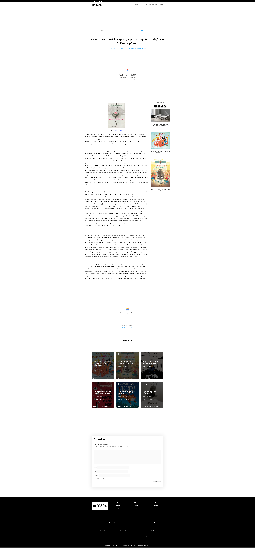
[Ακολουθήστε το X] (106, 523)
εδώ (139, 545)
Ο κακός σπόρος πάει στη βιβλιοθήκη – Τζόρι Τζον (160, 190)
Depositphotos (131, 536)
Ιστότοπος (96, 475)
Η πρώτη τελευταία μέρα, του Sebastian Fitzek (152, 365)
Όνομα (95, 467)
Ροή (159, 1)
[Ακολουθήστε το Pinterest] (162, 106)
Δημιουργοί (148, 4)
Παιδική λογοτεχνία (104, 354)
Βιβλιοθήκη (154, 4)
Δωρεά (162, 1)
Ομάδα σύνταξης (127, 328)
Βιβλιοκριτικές (145, 30)
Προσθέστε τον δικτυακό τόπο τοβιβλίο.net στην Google (127, 74)
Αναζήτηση (161, 4)
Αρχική (136, 4)
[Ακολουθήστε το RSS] (114, 523)
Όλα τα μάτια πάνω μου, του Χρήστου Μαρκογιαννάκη (103, 395)
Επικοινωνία (156, 1)
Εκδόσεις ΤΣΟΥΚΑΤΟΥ (115, 48)
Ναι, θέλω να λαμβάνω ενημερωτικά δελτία (105, 478)
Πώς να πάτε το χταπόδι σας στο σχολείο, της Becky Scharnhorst (160, 152)
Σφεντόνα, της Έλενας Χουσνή (152, 395)
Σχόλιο (95, 449)
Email (95, 471)
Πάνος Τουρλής (142, 48)
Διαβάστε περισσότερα (99, 370)
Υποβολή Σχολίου (157, 481)
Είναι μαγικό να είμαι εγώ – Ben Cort (127, 395)
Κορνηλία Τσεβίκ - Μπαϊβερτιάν (129, 48)
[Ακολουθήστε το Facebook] (155, 106)
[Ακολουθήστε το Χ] (159, 106)
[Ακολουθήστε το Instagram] (165, 106)
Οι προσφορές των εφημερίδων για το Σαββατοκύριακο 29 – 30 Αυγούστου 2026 (160, 124)
